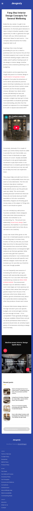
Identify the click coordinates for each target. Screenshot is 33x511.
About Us (3, 502)
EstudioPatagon (22, 444)
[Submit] (27, 429)
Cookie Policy (5, 456)
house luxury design (17, 222)
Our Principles (5, 479)
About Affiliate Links (6, 490)
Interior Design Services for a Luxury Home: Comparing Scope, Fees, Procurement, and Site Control (20, 391)
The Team (4, 471)
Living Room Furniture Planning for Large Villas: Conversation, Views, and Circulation (20, 399)
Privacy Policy (5, 465)
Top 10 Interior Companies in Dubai (14, 77)
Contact (3, 507)
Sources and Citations (7, 482)
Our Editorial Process (7, 474)
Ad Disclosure (5, 487)
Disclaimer (4, 459)
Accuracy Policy (5, 477)
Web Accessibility (6, 493)
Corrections (4, 485)
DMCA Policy (4, 462)
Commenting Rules (6, 496)
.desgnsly (16, 3)
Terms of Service (6, 454)
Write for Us (4, 505)
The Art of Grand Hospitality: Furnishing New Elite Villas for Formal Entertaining (20, 407)
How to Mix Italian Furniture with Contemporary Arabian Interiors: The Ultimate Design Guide (20, 416)
